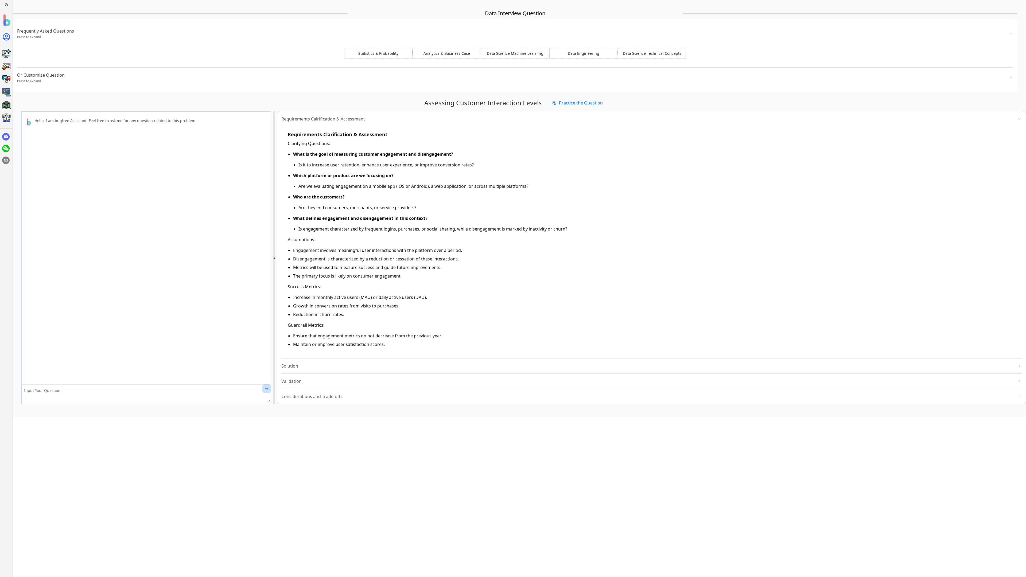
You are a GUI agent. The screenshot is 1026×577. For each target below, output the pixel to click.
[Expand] (6, 5)
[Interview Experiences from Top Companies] (6, 118)
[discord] (6, 137)
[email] (6, 160)
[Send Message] (266, 388)
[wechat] (6, 148)
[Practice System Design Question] (6, 53)
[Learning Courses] (6, 105)
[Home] (6, 20)
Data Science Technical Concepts (652, 53)
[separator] (274, 257)
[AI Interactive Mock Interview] (6, 92)
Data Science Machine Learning (515, 53)
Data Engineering (583, 53)
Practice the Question (581, 103)
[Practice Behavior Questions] (6, 79)
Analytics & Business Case (446, 53)
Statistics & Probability (378, 53)
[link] (577, 103)
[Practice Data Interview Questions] (6, 66)
